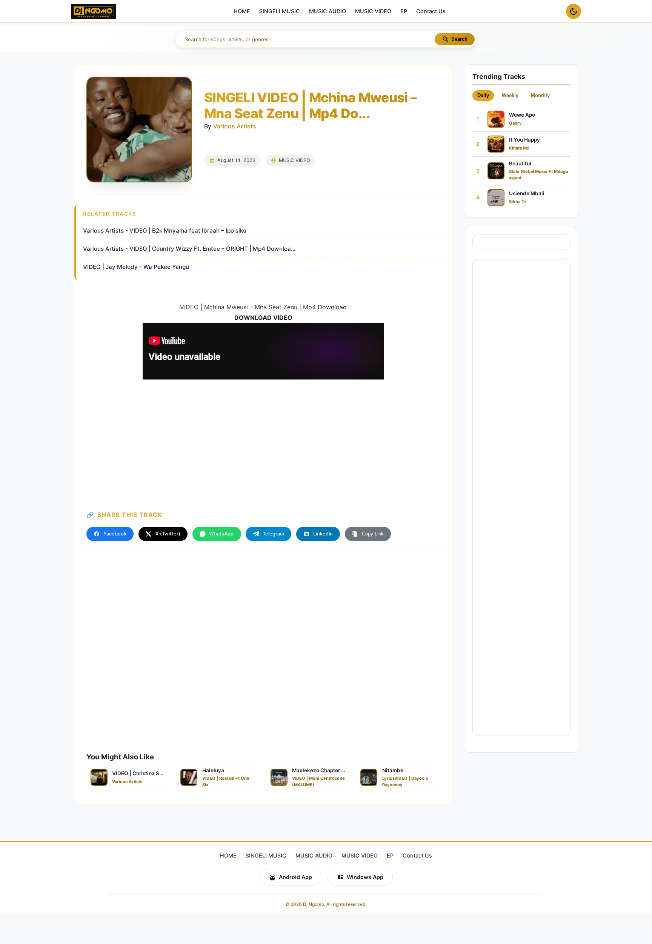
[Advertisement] (263, 448)
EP (403, 11)
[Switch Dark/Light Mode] (573, 11)
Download (332, 307)
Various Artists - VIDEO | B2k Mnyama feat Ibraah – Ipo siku (164, 230)
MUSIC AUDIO (327, 11)
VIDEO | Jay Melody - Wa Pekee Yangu (136, 266)
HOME (242, 11)
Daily (483, 95)
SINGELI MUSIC (279, 11)
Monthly (540, 95)
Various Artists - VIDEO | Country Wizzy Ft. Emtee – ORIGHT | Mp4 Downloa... (189, 248)
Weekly (510, 95)
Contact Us (431, 11)
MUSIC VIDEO (373, 11)
